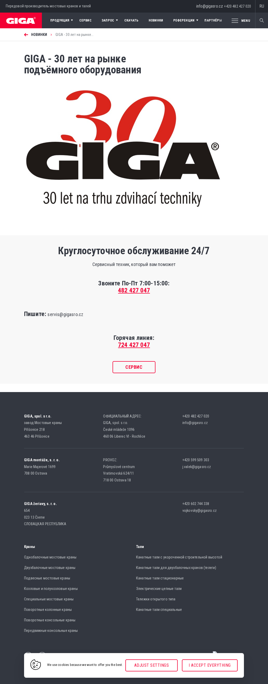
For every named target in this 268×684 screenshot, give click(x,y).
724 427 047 (134, 345)
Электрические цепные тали (159, 589)
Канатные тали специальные (159, 609)
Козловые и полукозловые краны (51, 589)
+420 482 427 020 (237, 6)
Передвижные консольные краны (51, 630)
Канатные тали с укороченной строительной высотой (179, 557)
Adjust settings (151, 665)
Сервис (133, 367)
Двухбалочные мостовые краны (49, 568)
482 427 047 (134, 290)
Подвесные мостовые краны (47, 578)
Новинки (39, 34)
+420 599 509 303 (195, 460)
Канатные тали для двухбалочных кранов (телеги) (176, 568)
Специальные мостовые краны (49, 599)
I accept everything (210, 665)
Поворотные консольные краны (49, 620)
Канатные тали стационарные (160, 578)
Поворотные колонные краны (48, 609)
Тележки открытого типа (156, 599)
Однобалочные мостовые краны (50, 557)
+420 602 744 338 (195, 504)
